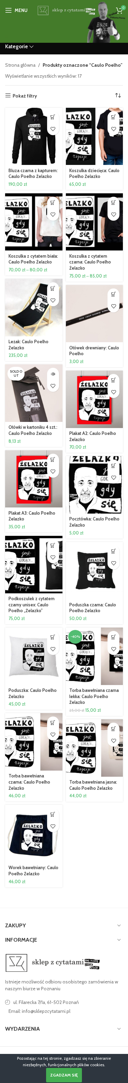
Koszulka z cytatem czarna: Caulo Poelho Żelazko (90, 262)
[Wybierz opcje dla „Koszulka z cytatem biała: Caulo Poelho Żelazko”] (53, 203)
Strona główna (20, 65)
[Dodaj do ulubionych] (53, 129)
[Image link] (53, 962)
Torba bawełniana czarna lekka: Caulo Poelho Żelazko (94, 696)
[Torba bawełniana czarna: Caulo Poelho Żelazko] (33, 742)
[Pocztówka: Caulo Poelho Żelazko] (94, 485)
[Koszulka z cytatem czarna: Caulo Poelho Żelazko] (94, 222)
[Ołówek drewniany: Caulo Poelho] (94, 314)
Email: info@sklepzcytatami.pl (39, 1011)
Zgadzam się (64, 1075)
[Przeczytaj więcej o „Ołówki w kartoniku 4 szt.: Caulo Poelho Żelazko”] (53, 374)
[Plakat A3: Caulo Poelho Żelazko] (33, 479)
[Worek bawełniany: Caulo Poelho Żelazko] (33, 833)
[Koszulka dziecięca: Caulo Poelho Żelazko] (94, 136)
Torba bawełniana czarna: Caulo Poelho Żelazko (29, 781)
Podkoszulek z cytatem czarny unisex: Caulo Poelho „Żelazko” (32, 604)
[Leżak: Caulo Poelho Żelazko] (33, 307)
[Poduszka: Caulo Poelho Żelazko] (33, 656)
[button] (53, 288)
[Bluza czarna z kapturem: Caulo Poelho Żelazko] (33, 136)
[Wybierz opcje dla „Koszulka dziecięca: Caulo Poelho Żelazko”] (113, 117)
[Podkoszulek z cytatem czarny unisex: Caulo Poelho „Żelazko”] (33, 564)
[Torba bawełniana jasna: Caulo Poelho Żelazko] (94, 748)
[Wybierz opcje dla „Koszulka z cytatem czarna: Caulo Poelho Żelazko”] (113, 203)
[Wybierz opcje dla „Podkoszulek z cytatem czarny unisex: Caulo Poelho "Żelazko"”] (53, 545)
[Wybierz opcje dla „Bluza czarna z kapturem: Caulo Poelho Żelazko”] (53, 117)
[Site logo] (65, 10)
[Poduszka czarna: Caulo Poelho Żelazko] (94, 570)
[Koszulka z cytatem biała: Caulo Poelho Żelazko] (33, 222)
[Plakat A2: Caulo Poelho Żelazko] (94, 399)
